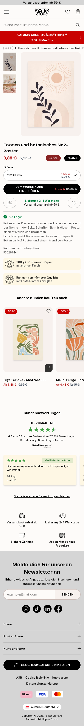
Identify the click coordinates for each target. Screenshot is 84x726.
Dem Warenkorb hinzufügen (46, 189)
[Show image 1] (9, 62)
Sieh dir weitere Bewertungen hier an (42, 496)
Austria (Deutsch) (43, 707)
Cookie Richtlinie (37, 677)
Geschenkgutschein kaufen (45, 665)
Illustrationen (27, 48)
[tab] (67, 12)
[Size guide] (9, 203)
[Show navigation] (7, 12)
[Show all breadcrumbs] (8, 48)
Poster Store (52, 715)
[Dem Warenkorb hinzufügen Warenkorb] (49, 368)
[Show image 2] (9, 83)
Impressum (60, 677)
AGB (19, 677)
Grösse (8, 167)
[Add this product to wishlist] (74, 203)
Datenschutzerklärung (42, 683)
